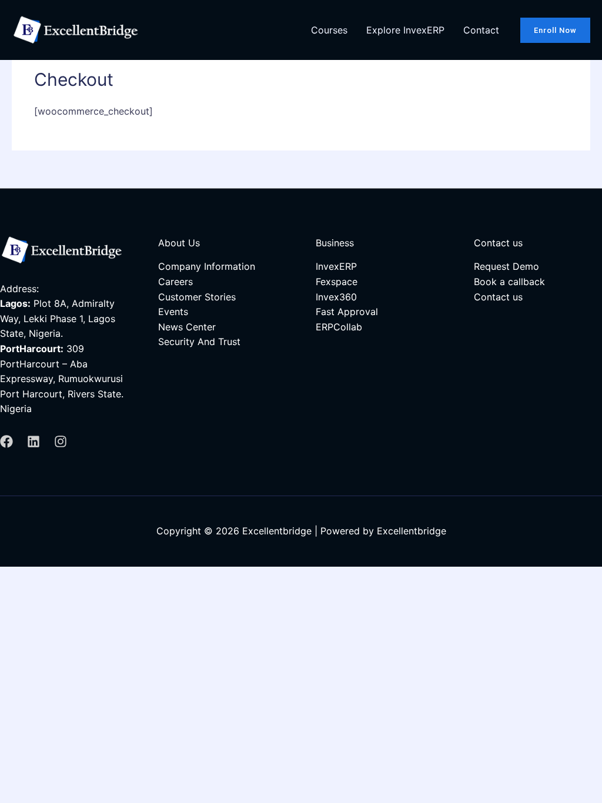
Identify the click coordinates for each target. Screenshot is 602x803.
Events (173, 311)
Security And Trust (199, 341)
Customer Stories (197, 297)
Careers (175, 281)
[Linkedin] (33, 441)
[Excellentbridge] (78, 29)
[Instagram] (60, 441)
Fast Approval (347, 311)
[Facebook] (6, 441)
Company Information (206, 266)
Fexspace (336, 281)
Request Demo (506, 266)
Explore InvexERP (405, 30)
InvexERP (336, 266)
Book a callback (509, 281)
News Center (187, 327)
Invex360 (336, 297)
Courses (329, 30)
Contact (481, 30)
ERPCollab (339, 327)
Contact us (498, 297)
